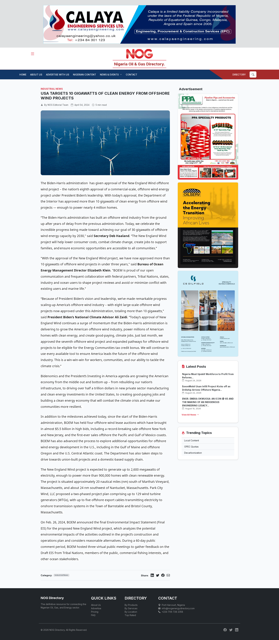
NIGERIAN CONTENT (84, 74)
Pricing (94, 611)
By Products (131, 605)
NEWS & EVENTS (109, 74)
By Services (131, 608)
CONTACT (131, 74)
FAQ (93, 615)
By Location (131, 611)
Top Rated (130, 615)
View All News (189, 414)
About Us (96, 605)
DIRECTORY (239, 74)
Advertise (96, 608)
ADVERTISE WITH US (57, 74)
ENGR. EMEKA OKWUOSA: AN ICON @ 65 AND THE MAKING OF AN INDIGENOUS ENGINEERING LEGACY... (208, 402)
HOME (22, 74)
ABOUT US (36, 74)
